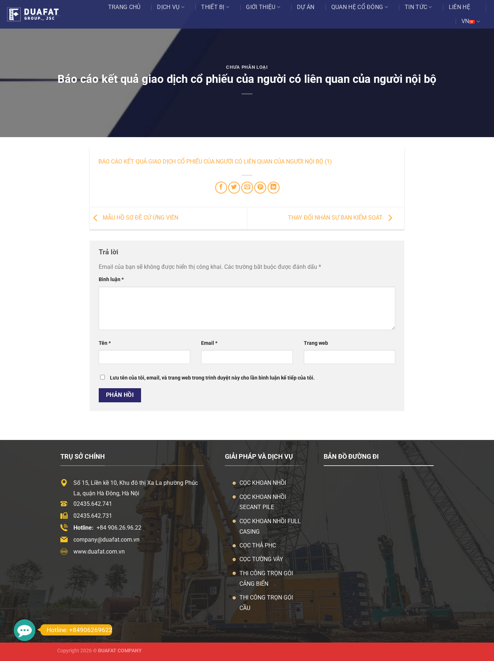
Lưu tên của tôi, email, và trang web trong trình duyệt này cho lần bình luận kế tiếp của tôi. (212, 378)
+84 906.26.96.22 (119, 527)
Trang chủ (124, 7)
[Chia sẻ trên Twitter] (234, 188)
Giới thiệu (260, 7)
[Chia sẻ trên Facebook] (221, 188)
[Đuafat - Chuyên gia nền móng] (40, 14)
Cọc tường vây (261, 559)
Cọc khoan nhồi (262, 482)
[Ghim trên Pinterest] (260, 188)
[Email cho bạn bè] (247, 188)
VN (465, 21)
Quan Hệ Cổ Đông (357, 7)
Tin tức (416, 7)
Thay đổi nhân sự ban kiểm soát (336, 217)
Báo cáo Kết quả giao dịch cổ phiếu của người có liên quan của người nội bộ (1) (215, 161)
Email (209, 343)
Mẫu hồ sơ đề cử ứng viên (139, 217)
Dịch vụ (168, 7)
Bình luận (111, 279)
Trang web (316, 343)
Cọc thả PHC (257, 545)
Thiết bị (213, 7)
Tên (105, 343)
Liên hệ (459, 7)
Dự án (306, 7)
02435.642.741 (92, 503)
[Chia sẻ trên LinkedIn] (274, 188)
